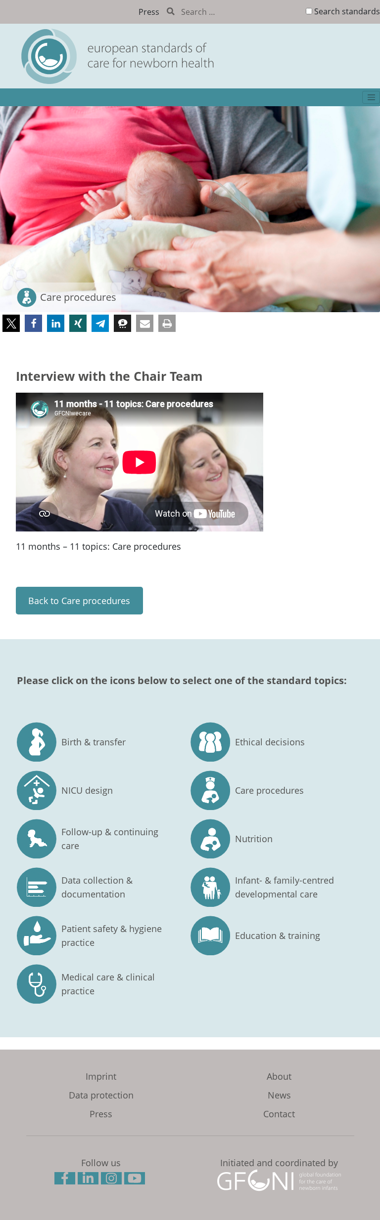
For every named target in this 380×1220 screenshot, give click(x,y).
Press (149, 11)
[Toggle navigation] (371, 97)
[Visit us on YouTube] (135, 1180)
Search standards (347, 11)
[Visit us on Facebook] (66, 1180)
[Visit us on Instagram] (112, 1180)
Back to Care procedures (79, 601)
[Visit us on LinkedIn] (89, 1180)
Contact (279, 1114)
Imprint (101, 1076)
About (279, 1076)
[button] (11, 323)
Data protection (101, 1095)
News (279, 1095)
